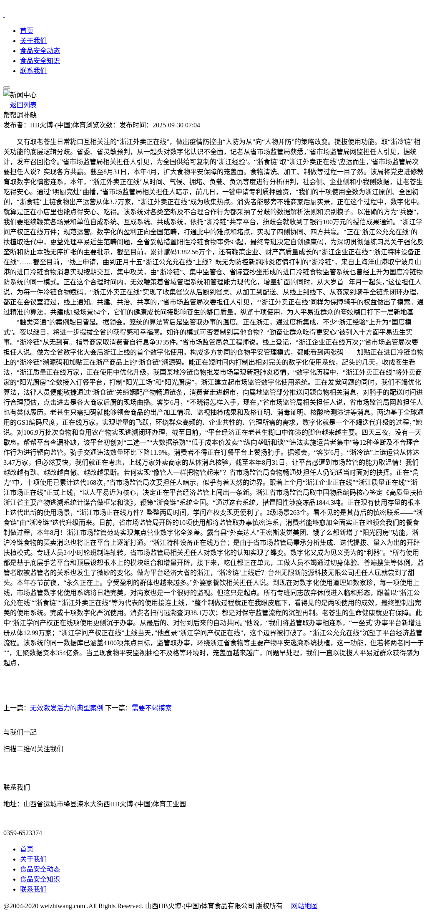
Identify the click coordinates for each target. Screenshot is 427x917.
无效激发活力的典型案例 (66, 708)
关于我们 (33, 40)
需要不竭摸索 (152, 708)
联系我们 (33, 70)
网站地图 (304, 905)
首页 (26, 30)
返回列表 (20, 105)
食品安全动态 (40, 50)
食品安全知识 (40, 60)
